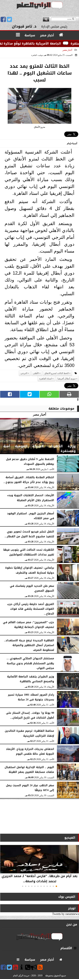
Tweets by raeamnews (65, 914)
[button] (56, 886)
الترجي (24, 373)
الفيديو (69, 838)
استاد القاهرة (45, 378)
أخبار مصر (67, 50)
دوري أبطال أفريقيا (67, 378)
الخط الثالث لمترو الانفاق (56, 373)
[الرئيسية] (61, 35)
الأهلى (36, 373)
